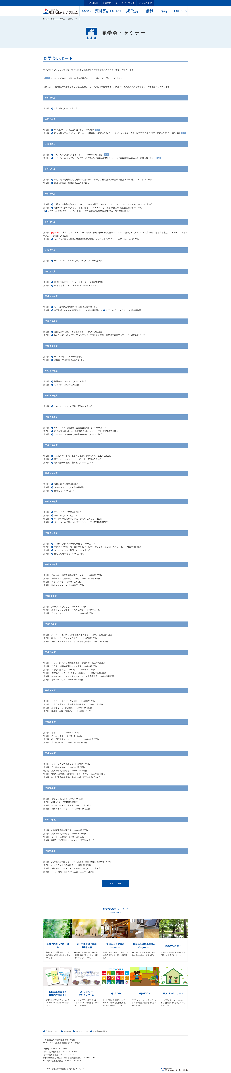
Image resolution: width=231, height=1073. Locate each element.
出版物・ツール (180, 11)
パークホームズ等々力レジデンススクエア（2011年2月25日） (81, 522)
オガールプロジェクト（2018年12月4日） (124, 310)
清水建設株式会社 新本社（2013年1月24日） (74, 462)
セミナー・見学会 (165, 11)
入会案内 (67, 1031)
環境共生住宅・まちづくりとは (101, 11)
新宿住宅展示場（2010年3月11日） (69, 554)
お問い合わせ (145, 3)
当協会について (52, 1031)
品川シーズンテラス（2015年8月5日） (71, 381)
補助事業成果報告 (149, 11)
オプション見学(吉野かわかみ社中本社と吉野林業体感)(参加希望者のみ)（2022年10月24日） (90, 211)
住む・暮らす (115, 11)
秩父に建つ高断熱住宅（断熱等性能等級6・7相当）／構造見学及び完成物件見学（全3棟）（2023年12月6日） (103, 179)
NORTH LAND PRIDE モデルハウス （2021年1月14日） (79, 261)
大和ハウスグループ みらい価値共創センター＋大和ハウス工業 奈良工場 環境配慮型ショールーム (98, 208)
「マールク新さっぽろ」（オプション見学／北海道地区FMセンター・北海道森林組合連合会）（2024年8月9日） (104, 158)
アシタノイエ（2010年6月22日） (68, 512)
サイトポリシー (81, 1031)
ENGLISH (93, 3)
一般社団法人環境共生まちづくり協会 (61, 11)
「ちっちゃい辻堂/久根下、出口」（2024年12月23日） (78, 155)
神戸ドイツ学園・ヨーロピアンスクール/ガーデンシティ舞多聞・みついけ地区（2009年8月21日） (98, 547)
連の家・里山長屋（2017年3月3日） (70, 360)
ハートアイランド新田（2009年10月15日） (73, 550)
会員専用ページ (110, 3)
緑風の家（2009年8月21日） (66, 515)
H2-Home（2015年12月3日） (67, 385)
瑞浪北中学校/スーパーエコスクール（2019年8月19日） (79, 282)
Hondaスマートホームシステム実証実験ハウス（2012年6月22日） (83, 456)
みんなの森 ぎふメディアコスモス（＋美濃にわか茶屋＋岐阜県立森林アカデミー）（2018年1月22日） (101, 335)
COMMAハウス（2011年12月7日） (69, 487)
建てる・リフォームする (131, 11)
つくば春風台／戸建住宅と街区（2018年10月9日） (76, 307)
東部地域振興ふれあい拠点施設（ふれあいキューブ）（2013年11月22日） (87, 431)
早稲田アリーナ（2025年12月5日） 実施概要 (74, 130)
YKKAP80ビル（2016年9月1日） (69, 356)
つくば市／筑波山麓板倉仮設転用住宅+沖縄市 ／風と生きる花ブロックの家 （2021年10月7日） (97, 239)
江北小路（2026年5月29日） (66, 108)
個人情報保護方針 (100, 1031)
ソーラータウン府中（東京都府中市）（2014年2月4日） (79, 434)
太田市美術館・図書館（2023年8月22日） (72, 183)
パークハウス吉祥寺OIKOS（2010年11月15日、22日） (78, 519)
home (45, 19)
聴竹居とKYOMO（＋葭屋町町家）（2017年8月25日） (79, 332)
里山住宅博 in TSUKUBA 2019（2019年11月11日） (76, 285)
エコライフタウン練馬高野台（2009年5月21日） (75, 544)
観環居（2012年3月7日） (65, 491)
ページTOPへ (115, 883)
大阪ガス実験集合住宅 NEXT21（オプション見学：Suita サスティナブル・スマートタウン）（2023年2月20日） (104, 204)
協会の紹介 (86, 11)
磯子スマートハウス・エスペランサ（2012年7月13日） (78, 459)
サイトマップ (128, 3)
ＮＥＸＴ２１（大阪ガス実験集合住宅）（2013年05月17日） (81, 428)
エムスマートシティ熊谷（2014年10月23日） (74, 406)
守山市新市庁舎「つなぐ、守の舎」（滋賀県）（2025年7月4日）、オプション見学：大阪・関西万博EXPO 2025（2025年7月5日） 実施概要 (117, 133)
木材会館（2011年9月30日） (66, 484)
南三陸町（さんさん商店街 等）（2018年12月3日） (77, 310)
